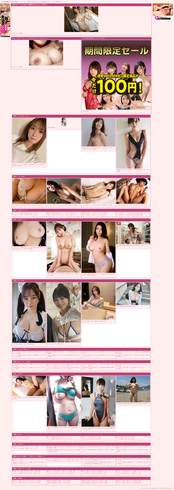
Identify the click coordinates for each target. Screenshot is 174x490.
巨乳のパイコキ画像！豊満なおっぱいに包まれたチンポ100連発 (26, 482)
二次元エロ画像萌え (56, 1)
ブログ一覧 (22, 1)
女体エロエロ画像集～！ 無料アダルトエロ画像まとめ (30, 456)
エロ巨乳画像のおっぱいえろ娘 (9, 1)
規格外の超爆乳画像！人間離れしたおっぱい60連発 (59, 482)
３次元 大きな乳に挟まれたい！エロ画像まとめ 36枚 (129, 473)
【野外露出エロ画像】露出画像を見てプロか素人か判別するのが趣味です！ (133, 403)
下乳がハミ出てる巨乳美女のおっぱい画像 (91, 438)
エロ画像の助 (20, 444)
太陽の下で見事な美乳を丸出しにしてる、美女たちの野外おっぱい (62, 214)
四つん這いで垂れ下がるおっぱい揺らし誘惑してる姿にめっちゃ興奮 (62, 205)
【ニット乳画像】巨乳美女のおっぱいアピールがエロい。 (60, 438)
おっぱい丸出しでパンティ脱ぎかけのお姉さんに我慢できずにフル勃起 (97, 205)
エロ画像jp (19, 478)
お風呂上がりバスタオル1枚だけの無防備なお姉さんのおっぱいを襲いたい (30, 4)
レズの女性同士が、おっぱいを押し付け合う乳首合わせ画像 (130, 214)
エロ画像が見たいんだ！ (23, 210)
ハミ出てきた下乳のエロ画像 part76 (55, 343)
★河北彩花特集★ (51, 127)
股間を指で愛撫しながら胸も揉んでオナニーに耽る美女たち (95, 214)
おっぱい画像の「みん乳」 (23, 116)
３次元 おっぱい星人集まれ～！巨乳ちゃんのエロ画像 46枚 (61, 473)
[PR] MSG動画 (85, 110)
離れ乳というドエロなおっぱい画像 (20, 438)
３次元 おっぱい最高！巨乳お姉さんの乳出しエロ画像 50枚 (26, 473)
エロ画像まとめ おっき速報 (24, 468)
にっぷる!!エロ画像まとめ (23, 349)
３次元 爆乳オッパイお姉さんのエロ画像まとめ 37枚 (94, 473)
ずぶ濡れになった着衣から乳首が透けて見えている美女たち (26, 214)
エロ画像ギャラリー (21, 219)
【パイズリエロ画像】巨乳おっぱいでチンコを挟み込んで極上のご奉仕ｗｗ (64, 460)
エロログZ (19, 434)
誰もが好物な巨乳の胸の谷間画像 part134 (126, 306)
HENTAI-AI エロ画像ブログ (33, 1)
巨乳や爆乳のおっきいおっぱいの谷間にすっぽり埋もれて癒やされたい (28, 205)
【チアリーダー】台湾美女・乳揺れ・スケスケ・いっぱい (25, 448)
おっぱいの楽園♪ (19, 33)
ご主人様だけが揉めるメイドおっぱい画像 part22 (23, 344)
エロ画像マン (20, 373)
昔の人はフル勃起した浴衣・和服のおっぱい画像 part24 (94, 321)
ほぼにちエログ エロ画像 (23, 361)
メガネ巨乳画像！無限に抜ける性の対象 (125, 438)
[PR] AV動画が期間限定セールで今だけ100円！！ (94, 38)
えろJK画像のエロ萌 (45, 1)
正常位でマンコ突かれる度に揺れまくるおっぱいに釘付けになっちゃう (132, 205)
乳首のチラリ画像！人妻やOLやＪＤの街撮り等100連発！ (129, 482)
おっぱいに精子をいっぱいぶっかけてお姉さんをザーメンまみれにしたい (30, 38)
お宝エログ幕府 (20, 280)
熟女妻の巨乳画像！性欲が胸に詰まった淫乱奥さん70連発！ (95, 482)
